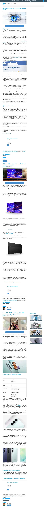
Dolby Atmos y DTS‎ (9, 233)
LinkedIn (11, 308)
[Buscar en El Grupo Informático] (43, 1)
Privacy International (7, 133)
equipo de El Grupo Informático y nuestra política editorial (10, 151)
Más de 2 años (9, 143)
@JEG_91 (8, 504)
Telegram (9, 152)
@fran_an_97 (8, 308)
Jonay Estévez (4, 315)
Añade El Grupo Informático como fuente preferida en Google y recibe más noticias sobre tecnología (15, 25)
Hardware (4, 303)
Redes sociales (4, 155)
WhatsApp (6, 152)
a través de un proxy (17, 57)
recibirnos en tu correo (14, 152)
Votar (7, 145)
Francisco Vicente (5, 166)
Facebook (24, 151)
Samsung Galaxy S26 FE (14, 0)
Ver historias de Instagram (28, 1)
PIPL (24, 1)
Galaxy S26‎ (19, 405)
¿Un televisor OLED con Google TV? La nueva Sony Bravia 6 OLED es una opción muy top (14, 29)
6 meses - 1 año (9, 289)
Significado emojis (34, 1)
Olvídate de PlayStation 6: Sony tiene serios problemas (12, 282)
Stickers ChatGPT (19, 0)
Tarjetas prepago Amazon (28, 0)
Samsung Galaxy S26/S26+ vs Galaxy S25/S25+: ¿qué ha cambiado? (14, 478)
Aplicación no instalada (20, 1)
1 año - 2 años (9, 142)
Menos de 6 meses (9, 139)
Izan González (5, 159)
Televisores (7, 303)
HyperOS (23, 0)
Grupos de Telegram (33, 0)
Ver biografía (9, 309)
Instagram (4, 152)
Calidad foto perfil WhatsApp (14, 1)
